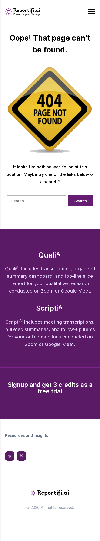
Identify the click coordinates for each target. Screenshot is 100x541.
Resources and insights (26, 435)
